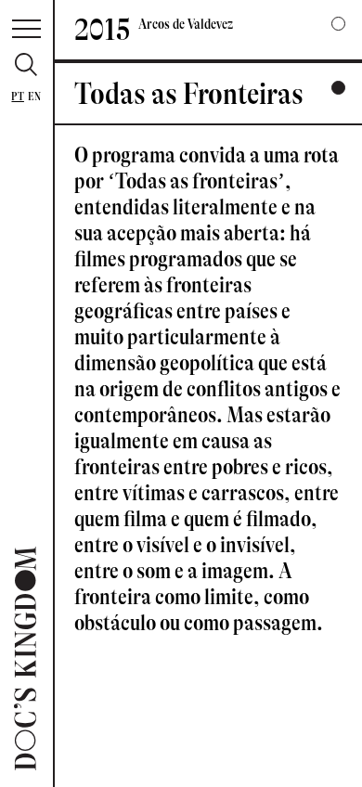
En (34, 96)
